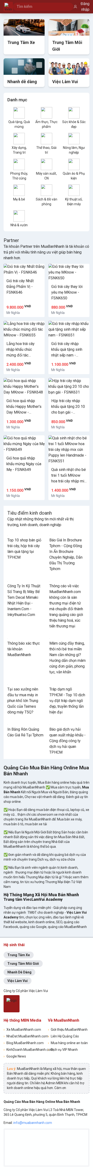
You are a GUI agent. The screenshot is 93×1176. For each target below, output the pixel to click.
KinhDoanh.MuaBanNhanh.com (24, 1050)
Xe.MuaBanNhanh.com (22, 1029)
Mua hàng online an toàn (68, 1043)
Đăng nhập (85, 6)
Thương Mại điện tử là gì (44, 877)
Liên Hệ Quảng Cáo (63, 1036)
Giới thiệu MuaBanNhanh (68, 1029)
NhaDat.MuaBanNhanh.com (24, 1036)
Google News (15, 1056)
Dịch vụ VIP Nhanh (63, 1050)
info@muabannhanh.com (32, 1123)
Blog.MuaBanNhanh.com (24, 1043)
